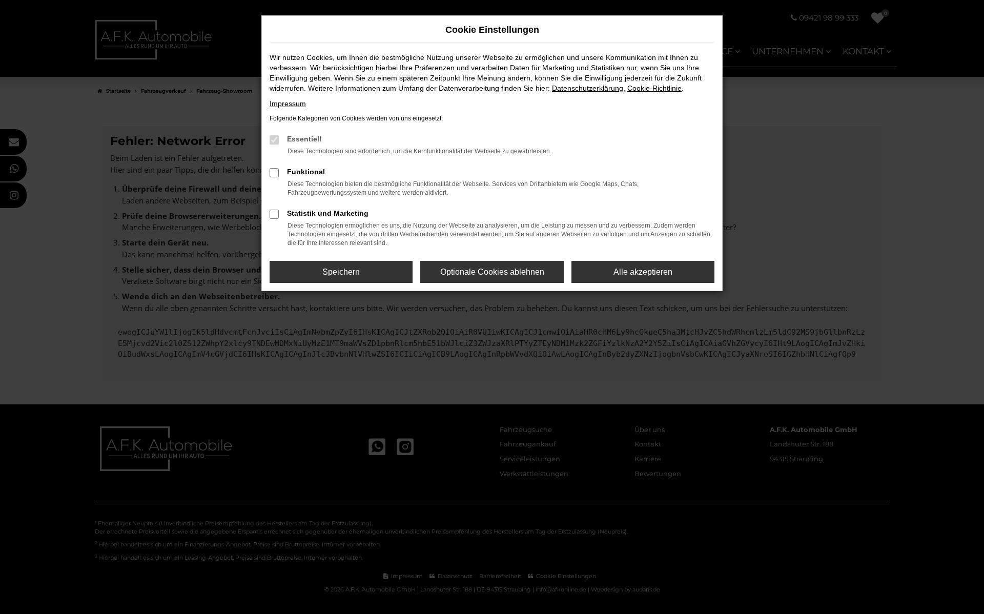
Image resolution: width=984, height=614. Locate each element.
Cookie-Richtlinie (654, 88)
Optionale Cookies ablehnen (492, 272)
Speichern (341, 272)
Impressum (288, 103)
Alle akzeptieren (642, 272)
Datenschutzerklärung (587, 88)
